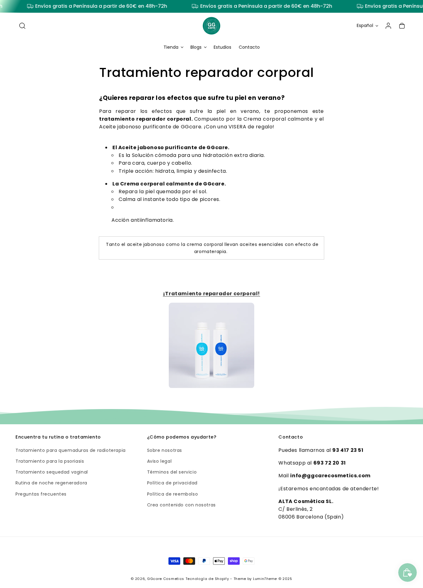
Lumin (265, 578)
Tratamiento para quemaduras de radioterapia (70, 450)
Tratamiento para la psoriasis (49, 461)
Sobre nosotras (164, 450)
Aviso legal (159, 461)
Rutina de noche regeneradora (51, 483)
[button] (22, 26)
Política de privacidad (172, 483)
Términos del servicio (172, 472)
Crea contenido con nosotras (181, 505)
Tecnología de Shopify (207, 578)
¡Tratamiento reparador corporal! (211, 293)
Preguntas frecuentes (41, 494)
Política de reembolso (172, 494)
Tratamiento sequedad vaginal (51, 472)
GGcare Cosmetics (165, 578)
